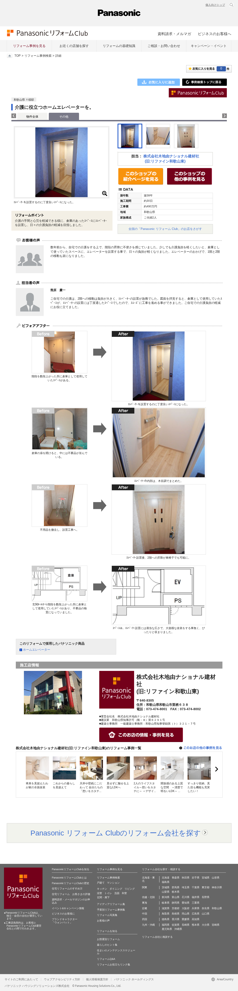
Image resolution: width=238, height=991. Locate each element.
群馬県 (175, 887)
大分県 (205, 924)
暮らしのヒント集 (107, 944)
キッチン (102, 888)
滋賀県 (165, 908)
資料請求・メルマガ (174, 34)
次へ (216, 769)
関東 (144, 887)
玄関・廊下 (103, 897)
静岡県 (175, 902)
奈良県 (205, 908)
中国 (144, 913)
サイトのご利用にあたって (21, 979)
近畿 (144, 908)
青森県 (175, 877)
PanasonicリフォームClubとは (69, 877)
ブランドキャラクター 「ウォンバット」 (64, 921)
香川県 (175, 919)
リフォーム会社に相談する (157, 936)
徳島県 (165, 919)
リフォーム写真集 (107, 915)
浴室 (99, 893)
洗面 (116, 893)
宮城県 (205, 877)
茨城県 (165, 887)
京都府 (175, 908)
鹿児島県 (167, 929)
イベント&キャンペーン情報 (68, 908)
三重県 (195, 902)
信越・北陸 (148, 897)
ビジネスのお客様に (63, 913)
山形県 (215, 877)
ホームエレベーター (36, 649)
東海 (144, 902)
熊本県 (195, 924)
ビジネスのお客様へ (214, 34)
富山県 (175, 897)
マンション (113, 882)
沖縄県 (178, 929)
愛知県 (185, 902)
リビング (130, 888)
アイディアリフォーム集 (111, 904)
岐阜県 (165, 902)
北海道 (165, 877)
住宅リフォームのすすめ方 (67, 888)
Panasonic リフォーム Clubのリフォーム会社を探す (115, 833)
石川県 (185, 897)
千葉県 (195, 887)
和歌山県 (217, 908)
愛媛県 (185, 919)
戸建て (101, 882)
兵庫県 (195, 908)
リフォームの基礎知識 (119, 46)
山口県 (205, 913)
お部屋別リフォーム (108, 939)
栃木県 (175, 891)
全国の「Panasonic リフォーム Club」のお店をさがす (165, 229)
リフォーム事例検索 (38, 55)
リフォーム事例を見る (29, 46)
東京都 (205, 887)
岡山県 (185, 913)
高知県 (195, 919)
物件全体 (32, 116)
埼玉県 (185, 887)
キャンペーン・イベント (209, 46)
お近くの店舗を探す (74, 46)
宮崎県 (215, 924)
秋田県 (185, 877)
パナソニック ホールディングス (134, 979)
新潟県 (165, 897)
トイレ (108, 893)
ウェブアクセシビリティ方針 (62, 979)
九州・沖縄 (148, 924)
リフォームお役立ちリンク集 (113, 964)
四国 (144, 919)
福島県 (165, 882)
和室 (124, 893)
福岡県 (165, 924)
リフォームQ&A (106, 959)
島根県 (175, 913)
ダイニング (115, 888)
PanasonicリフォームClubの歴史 (70, 883)
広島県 (195, 913)
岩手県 (195, 877)
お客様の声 (103, 920)
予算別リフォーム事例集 (111, 909)
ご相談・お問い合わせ (164, 46)
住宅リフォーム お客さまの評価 (71, 894)
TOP (17, 55)
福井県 (195, 897)
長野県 (205, 897)
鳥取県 (165, 913)
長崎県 (185, 924)
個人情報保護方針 (97, 979)
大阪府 (185, 908)
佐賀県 (175, 924)
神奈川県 (217, 887)
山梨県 (165, 891)
